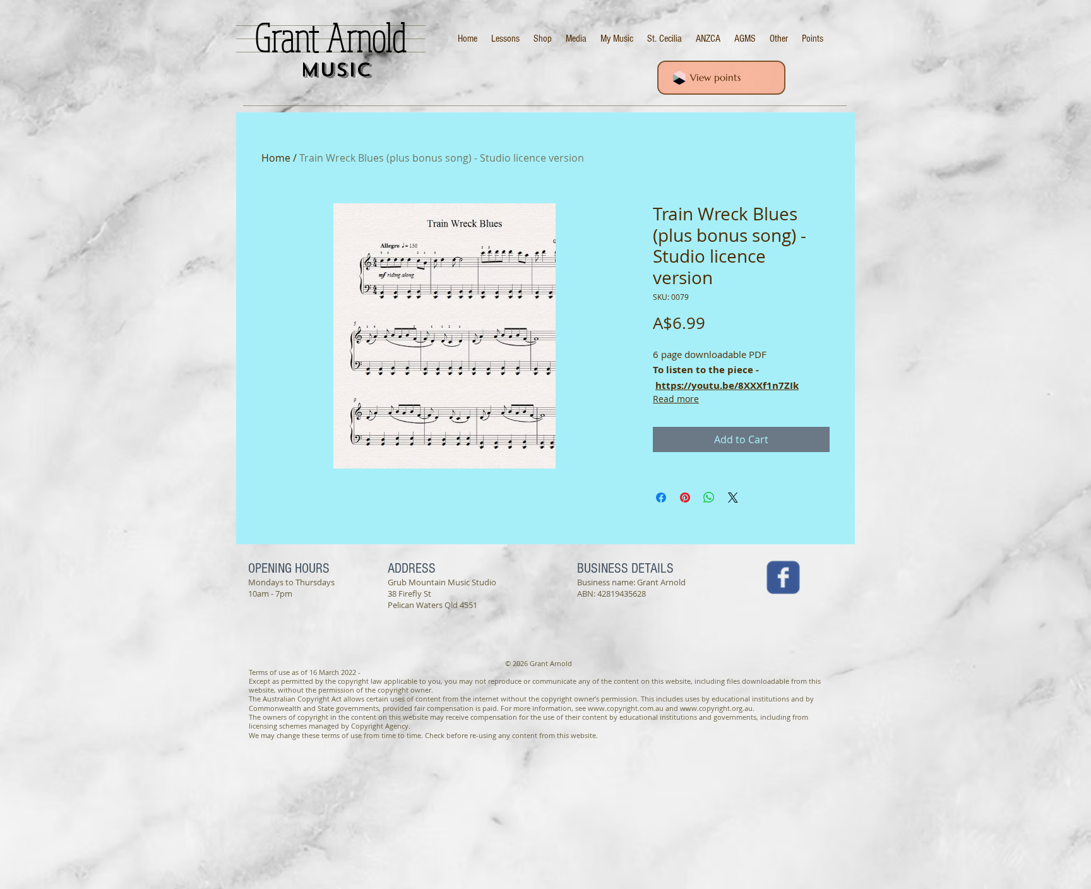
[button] (779, 38)
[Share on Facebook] (661, 497)
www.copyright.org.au (716, 708)
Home (275, 158)
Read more (676, 399)
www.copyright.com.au (626, 708)
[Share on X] (733, 497)
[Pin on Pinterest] (685, 497)
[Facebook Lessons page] (783, 577)
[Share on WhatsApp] (709, 497)
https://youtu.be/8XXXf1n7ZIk (727, 385)
